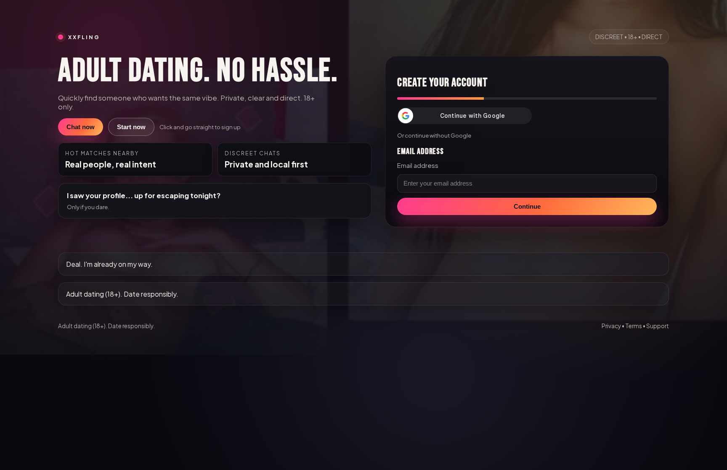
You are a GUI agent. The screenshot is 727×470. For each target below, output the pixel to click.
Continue (527, 206)
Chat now (80, 126)
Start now (131, 126)
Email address (417, 165)
